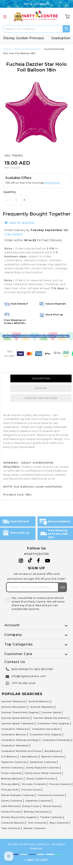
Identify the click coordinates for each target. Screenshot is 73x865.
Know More (52, 182)
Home (7, 48)
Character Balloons (13, 822)
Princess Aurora (31, 789)
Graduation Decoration (46, 729)
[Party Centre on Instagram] (21, 561)
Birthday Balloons (12, 778)
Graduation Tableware (15, 729)
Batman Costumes (53, 756)
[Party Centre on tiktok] (30, 561)
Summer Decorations (14, 706)
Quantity (9, 191)
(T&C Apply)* (13, 234)
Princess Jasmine (60, 784)
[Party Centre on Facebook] (38, 561)
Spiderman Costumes (43, 762)
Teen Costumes (10, 828)
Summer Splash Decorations (50, 718)
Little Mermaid (10, 806)
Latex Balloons (29, 756)
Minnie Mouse (51, 806)
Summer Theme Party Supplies (20, 712)
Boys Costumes (59, 822)
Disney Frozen (31, 806)
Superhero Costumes (38, 800)
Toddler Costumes (51, 817)
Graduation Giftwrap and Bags (20, 740)
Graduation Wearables (15, 745)
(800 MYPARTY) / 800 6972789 (32, 669)
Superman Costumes (14, 762)
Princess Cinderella (34, 784)
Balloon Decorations (27, 48)
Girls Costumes (37, 822)
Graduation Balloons (13, 734)
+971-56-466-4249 (23, 683)
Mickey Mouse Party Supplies (19, 817)
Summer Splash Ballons (15, 718)
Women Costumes (34, 828)
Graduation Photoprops (56, 740)
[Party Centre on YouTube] (47, 561)
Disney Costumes (11, 800)
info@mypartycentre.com (29, 676)
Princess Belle (10, 784)
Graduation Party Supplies (53, 723)
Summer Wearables (42, 706)
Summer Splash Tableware (17, 723)
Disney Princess (11, 811)
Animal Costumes (12, 767)
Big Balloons (52, 751)
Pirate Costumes (11, 773)
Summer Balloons (39, 701)
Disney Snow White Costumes (43, 773)
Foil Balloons (9, 756)
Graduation (61, 38)
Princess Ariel (9, 789)
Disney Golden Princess (23, 38)
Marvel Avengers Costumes (17, 795)
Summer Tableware (13, 701)
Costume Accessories (51, 795)
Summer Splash (51, 712)
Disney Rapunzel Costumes (42, 767)
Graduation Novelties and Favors (21, 751)
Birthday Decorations (37, 811)
